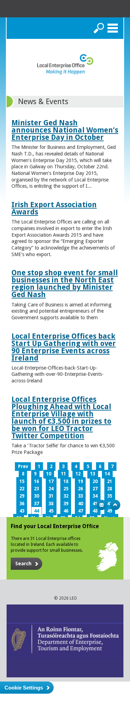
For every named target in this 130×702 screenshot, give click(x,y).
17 (51, 481)
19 (80, 481)
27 (95, 488)
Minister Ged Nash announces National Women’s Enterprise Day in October (64, 130)
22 (21, 488)
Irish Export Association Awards (54, 208)
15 (21, 481)
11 (63, 473)
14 (107, 473)
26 (80, 488)
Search (99, 28)
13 (92, 473)
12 (78, 473)
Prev (23, 466)
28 (109, 488)
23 (36, 488)
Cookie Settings (24, 688)
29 (21, 496)
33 (80, 496)
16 (36, 481)
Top (115, 505)
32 (65, 496)
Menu (112, 28)
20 (95, 481)
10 (48, 473)
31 (51, 496)
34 (95, 496)
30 (36, 496)
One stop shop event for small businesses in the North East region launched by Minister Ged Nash (64, 283)
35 (109, 496)
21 (109, 481)
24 (51, 488)
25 (65, 488)
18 (65, 481)
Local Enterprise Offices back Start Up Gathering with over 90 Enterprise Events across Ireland (63, 347)
